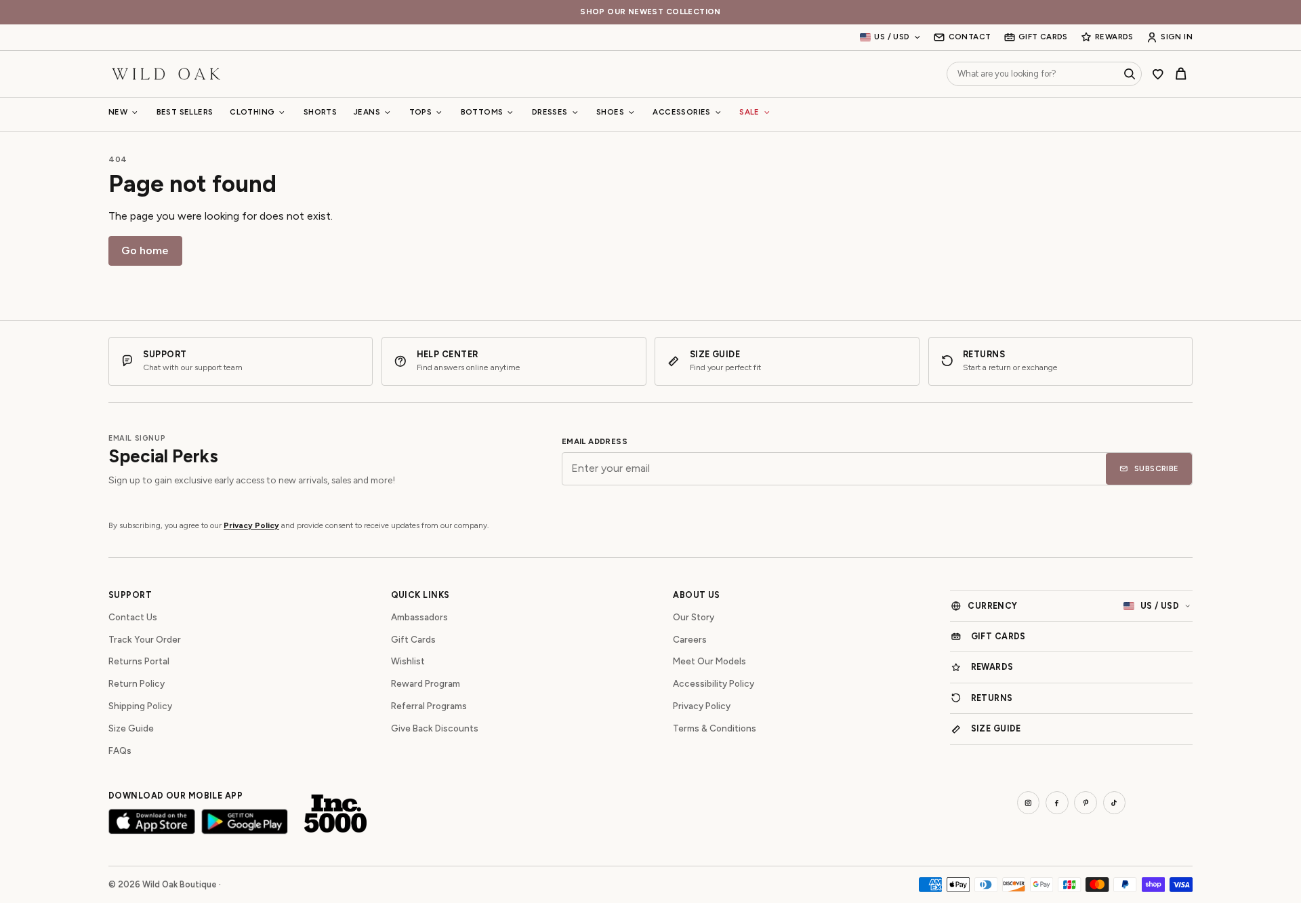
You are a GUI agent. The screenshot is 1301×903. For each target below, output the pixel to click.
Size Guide (131, 728)
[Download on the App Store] (151, 821)
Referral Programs (429, 705)
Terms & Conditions (714, 728)
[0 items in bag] (1181, 73)
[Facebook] (1057, 802)
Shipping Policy (140, 705)
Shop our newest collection (650, 11)
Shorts (320, 112)
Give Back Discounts (434, 728)
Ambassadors (419, 616)
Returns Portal (138, 661)
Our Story (693, 616)
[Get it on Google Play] (244, 821)
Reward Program (425, 683)
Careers (690, 639)
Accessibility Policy (713, 683)
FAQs (119, 750)
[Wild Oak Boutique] (166, 73)
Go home (145, 250)
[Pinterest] (1085, 802)
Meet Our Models (709, 661)
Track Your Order (144, 639)
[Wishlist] (1158, 73)
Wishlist (408, 661)
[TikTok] (1114, 802)
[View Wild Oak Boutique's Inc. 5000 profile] (335, 813)
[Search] (1129, 74)
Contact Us (132, 616)
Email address (594, 441)
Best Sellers (185, 112)
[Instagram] (1028, 802)
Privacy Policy (251, 525)
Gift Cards (413, 639)
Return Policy (136, 683)
